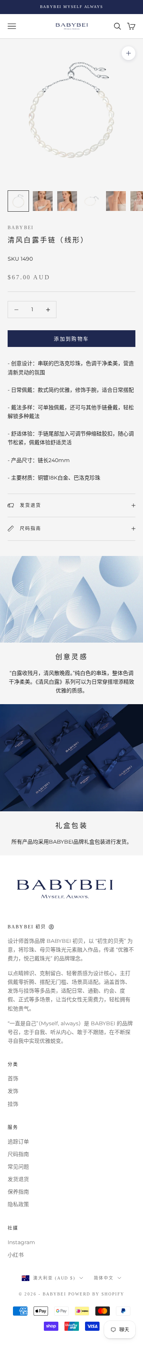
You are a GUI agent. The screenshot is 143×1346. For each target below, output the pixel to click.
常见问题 (18, 1166)
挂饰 (13, 1104)
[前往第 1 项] (18, 201)
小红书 (16, 1254)
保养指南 (18, 1191)
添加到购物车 (71, 339)
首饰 (13, 1078)
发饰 (13, 1091)
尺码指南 (18, 1154)
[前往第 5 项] (116, 201)
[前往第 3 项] (67, 201)
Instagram (21, 1242)
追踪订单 (18, 1141)
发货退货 (18, 1179)
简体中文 (104, 1278)
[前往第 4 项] (91, 201)
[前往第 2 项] (42, 201)
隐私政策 (18, 1204)
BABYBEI (21, 227)
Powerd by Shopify (96, 1294)
